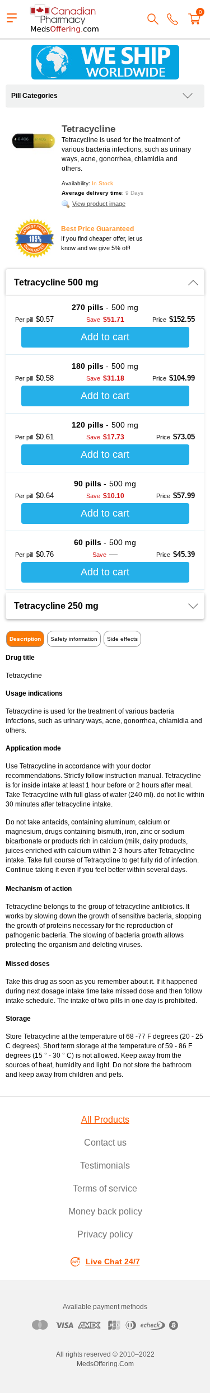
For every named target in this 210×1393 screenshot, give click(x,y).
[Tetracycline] (33, 141)
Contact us (105, 1142)
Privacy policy (105, 1234)
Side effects (122, 639)
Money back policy (105, 1211)
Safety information (73, 639)
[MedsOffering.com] (65, 19)
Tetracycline (88, 129)
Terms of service (105, 1188)
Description (25, 639)
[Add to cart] (105, 337)
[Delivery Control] (105, 62)
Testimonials (105, 1165)
